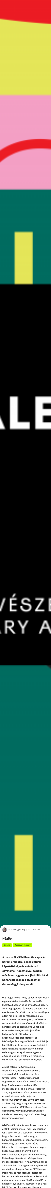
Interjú (7, 945)
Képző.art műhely (23, 945)
